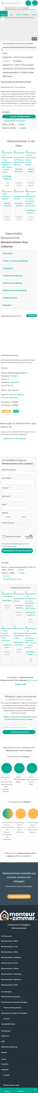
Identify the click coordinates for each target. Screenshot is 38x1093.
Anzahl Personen (8, 523)
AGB (3, 1041)
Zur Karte (6, 576)
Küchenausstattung (12, 283)
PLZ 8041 (14, 376)
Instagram (4, 1069)
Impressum (5, 1036)
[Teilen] (30, 1090)
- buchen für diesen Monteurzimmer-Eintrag (33, 827)
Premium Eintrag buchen (12, 1007)
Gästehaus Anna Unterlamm (7, 646)
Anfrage (34, 14)
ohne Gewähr (32, 680)
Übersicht (4, 14)
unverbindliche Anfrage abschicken (17, 551)
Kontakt (16, 411)
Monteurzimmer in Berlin (10, 968)
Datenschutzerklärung (12, 544)
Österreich (9, 385)
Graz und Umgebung (16, 394)
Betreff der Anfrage (9, 469)
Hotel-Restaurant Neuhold (7, 204)
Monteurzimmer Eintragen (20, 896)
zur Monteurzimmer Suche (2, 9)
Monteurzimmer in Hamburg (11, 974)
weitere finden (19, 779)
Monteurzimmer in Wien (9, 941)
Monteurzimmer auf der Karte (14, 121)
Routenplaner (32, 315)
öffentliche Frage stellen (20, 732)
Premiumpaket (33, 143)
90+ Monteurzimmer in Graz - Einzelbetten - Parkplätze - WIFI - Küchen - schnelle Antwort (7, 177)
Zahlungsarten (10, 298)
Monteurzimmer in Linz (9, 946)
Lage (11, 14)
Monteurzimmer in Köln (9, 985)
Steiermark (15, 382)
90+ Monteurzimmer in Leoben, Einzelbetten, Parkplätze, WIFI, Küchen (30, 212)
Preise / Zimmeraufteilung (15, 261)
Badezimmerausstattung (15, 290)
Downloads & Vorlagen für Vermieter (14, 1013)
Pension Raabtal (31, 170)
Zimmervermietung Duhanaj (19, 204)
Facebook (4, 1064)
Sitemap (4, 1052)
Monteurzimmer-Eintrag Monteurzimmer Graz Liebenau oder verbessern (8, 831)
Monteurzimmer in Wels (9, 952)
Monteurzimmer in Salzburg (11, 957)
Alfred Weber (7, 600)
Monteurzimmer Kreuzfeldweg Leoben (19, 644)
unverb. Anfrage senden (20, 116)
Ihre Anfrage (6, 478)
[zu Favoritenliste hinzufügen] (3, 19)
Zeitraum (5, 513)
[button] (19, 28)
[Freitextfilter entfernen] (28, 3)
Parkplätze (8, 268)
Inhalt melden (20, 684)
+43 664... (12, 124)
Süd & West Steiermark (9, 397)
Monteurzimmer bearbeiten (10, 996)
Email (4, 504)
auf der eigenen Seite (20, 827)
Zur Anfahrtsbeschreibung (12, 579)
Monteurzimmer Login (11, 1085)
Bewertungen (26, 14)
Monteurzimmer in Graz (9, 963)
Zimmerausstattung (12, 276)
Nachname (6, 496)
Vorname (5, 488)
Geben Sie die (14, 438)
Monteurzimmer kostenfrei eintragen (14, 1002)
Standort (7, 305)
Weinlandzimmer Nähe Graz (19, 170)
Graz (7, 379)
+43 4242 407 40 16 (8, 1024)
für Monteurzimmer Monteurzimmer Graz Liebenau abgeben (6, 784)
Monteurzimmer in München (11, 979)
